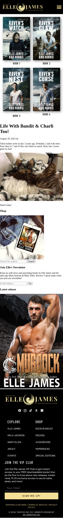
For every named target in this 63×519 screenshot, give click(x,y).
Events (12, 455)
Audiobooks (43, 442)
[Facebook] (19, 410)
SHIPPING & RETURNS (16, 505)
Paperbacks (43, 448)
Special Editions (45, 455)
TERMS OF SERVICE (37, 505)
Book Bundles (44, 428)
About (11, 448)
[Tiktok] (31, 410)
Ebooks (40, 435)
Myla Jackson (16, 435)
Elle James (14, 428)
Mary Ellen (14, 442)
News (15, 205)
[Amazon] (36, 410)
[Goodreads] (42, 410)
